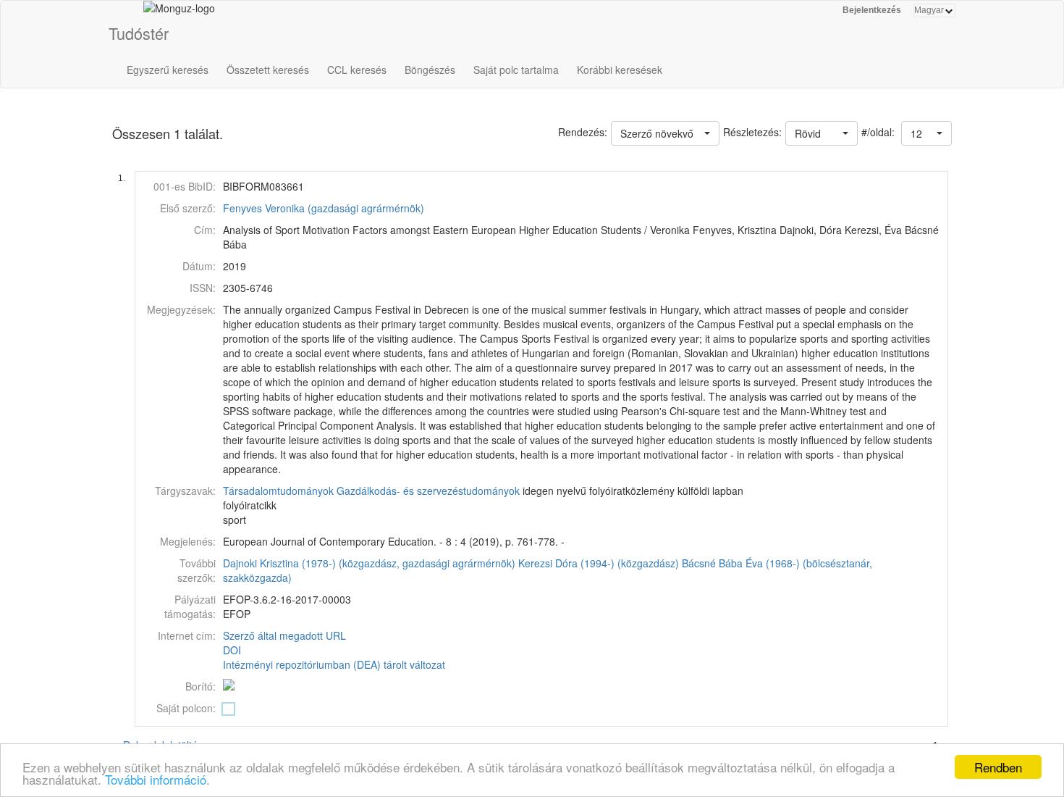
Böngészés (430, 69)
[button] (926, 133)
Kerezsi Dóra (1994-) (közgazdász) (598, 563)
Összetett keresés (268, 69)
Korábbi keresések (619, 69)
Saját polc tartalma (516, 69)
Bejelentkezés (872, 10)
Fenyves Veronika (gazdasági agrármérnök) (323, 208)
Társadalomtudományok (278, 490)
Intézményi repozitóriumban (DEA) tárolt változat (334, 664)
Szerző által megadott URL (284, 635)
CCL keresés (357, 69)
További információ (155, 779)
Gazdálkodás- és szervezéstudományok (428, 490)
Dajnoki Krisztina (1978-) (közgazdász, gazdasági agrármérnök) (369, 563)
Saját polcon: (186, 708)
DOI (232, 650)
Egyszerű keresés (167, 69)
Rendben (998, 767)
